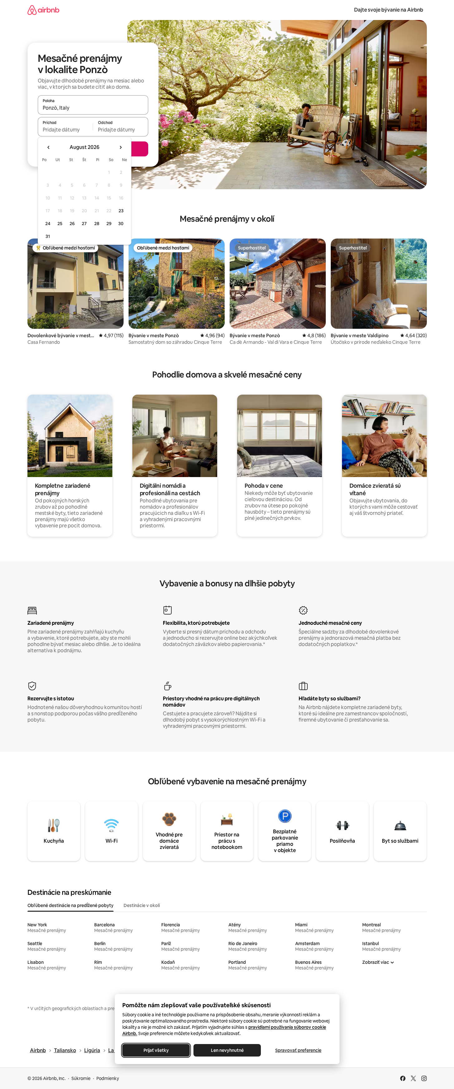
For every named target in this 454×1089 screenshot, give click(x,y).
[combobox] (93, 107)
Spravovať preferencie (298, 1050)
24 (47, 223)
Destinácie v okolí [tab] (142, 905)
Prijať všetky (155, 1050)
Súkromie (80, 1078)
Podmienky (107, 1078)
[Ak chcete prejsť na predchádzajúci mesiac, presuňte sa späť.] (49, 147)
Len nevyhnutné (227, 1050)
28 (96, 223)
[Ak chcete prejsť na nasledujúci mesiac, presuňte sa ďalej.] (120, 147)
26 (72, 223)
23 (121, 211)
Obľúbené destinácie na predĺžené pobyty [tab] (70, 905)
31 (48, 236)
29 (108, 223)
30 (121, 223)
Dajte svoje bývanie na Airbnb (388, 10)
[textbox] (65, 129)
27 (84, 223)
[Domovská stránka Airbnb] (43, 10)
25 (59, 223)
